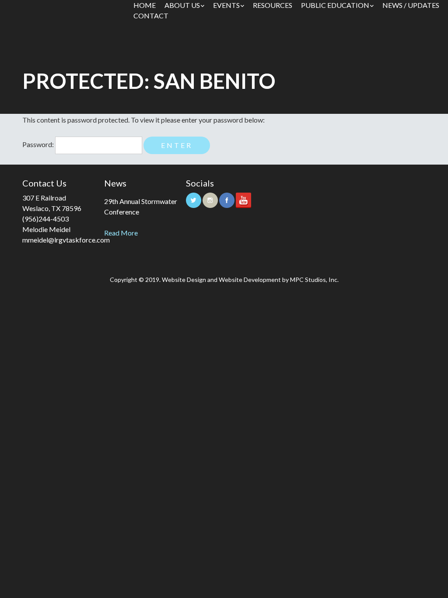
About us (182, 5)
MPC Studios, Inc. (314, 279)
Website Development (250, 279)
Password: (38, 144)
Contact (150, 15)
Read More (121, 233)
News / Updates (410, 5)
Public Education (335, 5)
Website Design (184, 279)
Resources (272, 5)
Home (144, 5)
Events (226, 5)
